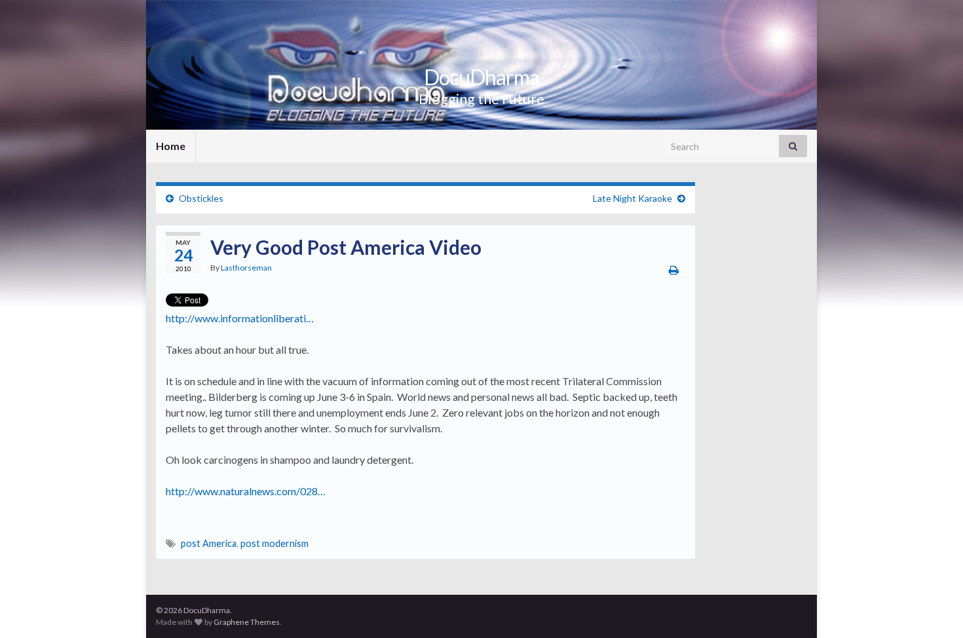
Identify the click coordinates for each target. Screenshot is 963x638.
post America (208, 543)
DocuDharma (481, 77)
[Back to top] (933, 608)
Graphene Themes (247, 622)
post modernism (274, 543)
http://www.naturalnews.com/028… (246, 491)
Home (170, 146)
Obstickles (201, 198)
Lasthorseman (246, 267)
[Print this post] (674, 269)
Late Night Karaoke (632, 198)
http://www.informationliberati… (240, 318)
